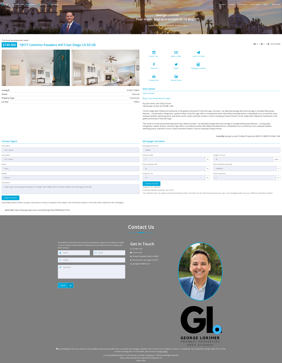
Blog (265, 4)
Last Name (6, 155)
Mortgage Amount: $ (150, 146)
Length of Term (219, 155)
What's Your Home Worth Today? (156, 98)
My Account (275, 4)
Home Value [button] (254, 4)
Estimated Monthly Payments (158, 190)
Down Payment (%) (150, 164)
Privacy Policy (163, 351)
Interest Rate (148, 155)
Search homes (148, 93)
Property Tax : (151, 187)
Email (4, 164)
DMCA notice (141, 360)
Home (223, 4)
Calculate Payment (151, 184)
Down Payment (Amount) (222, 164)
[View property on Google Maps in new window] (246, 66)
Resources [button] (242, 4)
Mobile (4, 173)
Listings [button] (231, 4)
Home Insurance (219, 173)
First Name (6, 146)
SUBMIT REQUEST (10, 198)
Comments (6, 182)
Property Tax (148, 173)
